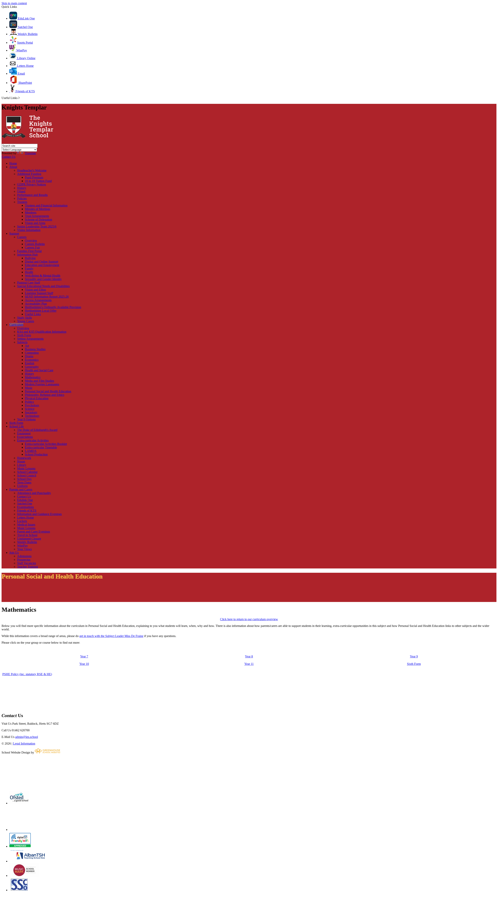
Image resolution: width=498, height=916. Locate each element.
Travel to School (27, 535)
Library (21, 465)
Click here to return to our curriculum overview (249, 619)
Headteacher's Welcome (31, 170)
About (13, 167)
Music (28, 387)
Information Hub (27, 254)
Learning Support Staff (39, 293)
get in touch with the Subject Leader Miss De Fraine (111, 636)
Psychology (32, 405)
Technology (32, 415)
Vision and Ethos (35, 289)
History (21, 188)
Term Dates (24, 482)
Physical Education (36, 398)
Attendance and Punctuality (34, 493)
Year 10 (84, 663)
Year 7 (84, 656)
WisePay (21, 50)
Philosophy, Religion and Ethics (44, 394)
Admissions (24, 556)
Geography (32, 366)
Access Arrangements (38, 300)
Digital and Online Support (41, 261)
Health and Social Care (39, 370)
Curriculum (16, 324)
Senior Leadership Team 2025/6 (36, 226)
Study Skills (24, 317)
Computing (32, 352)
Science (29, 408)
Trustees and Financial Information (46, 205)
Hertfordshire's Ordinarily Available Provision (53, 307)
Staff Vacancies (26, 563)
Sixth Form (24, 335)
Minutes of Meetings (37, 209)
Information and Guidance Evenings (39, 514)
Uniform (22, 486)
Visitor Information (28, 230)
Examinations (25, 507)
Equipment (24, 433)
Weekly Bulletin (27, 34)
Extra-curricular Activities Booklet (46, 444)
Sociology (31, 412)
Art (27, 345)
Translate (30, 153)
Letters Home (25, 65)
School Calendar (27, 472)
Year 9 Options (26, 419)
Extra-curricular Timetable (41, 447)
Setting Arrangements (30, 338)
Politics (29, 401)
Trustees (22, 202)
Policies (22, 198)
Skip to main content (14, 3)
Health (29, 272)
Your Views (24, 549)
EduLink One (26, 18)
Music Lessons (26, 468)
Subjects (22, 342)
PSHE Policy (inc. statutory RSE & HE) (27, 674)
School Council (26, 475)
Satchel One (25, 27)
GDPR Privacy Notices (31, 184)
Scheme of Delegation (38, 219)
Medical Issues (26, 524)
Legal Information (24, 743)
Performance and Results (32, 195)
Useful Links (33, 314)
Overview (31, 240)
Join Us (14, 552)
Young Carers (25, 321)
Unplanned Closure (29, 538)
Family (29, 268)
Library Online (25, 58)
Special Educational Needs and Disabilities (43, 286)
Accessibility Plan (36, 303)
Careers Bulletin (35, 244)
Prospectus (23, 559)
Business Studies (35, 349)
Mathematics (32, 377)
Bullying (30, 258)
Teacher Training (27, 566)
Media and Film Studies (39, 380)
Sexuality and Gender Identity (43, 279)
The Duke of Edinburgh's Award (37, 430)
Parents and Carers (20, 489)
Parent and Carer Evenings (33, 531)
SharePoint (25, 82)
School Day (24, 479)
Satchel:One (24, 503)
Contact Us (8, 156)
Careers (21, 237)
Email (21, 73)
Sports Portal (25, 42)
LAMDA (31, 451)
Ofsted (21, 191)
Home (13, 163)
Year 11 (249, 663)
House (21, 461)
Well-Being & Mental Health (42, 275)
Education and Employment (42, 265)
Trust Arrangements (37, 216)
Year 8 (249, 656)
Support (14, 233)
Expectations (25, 437)
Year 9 (414, 656)
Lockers (22, 521)
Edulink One (25, 500)
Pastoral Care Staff (28, 282)
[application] (249, 772)
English (29, 363)
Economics (32, 359)
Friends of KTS (25, 91)
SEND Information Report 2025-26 (47, 296)
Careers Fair (32, 247)
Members (30, 212)
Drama (29, 356)
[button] (19, 98)
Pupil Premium (34, 177)
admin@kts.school (26, 737)
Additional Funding (29, 174)
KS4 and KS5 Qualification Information (41, 331)
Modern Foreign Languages (42, 384)
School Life (16, 426)
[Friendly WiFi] (20, 846)
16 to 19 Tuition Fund (38, 181)
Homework (24, 458)
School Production (36, 454)
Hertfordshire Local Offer (40, 310)
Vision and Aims (35, 223)
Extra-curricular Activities (33, 440)
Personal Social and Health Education (48, 391)
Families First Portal (29, 251)
